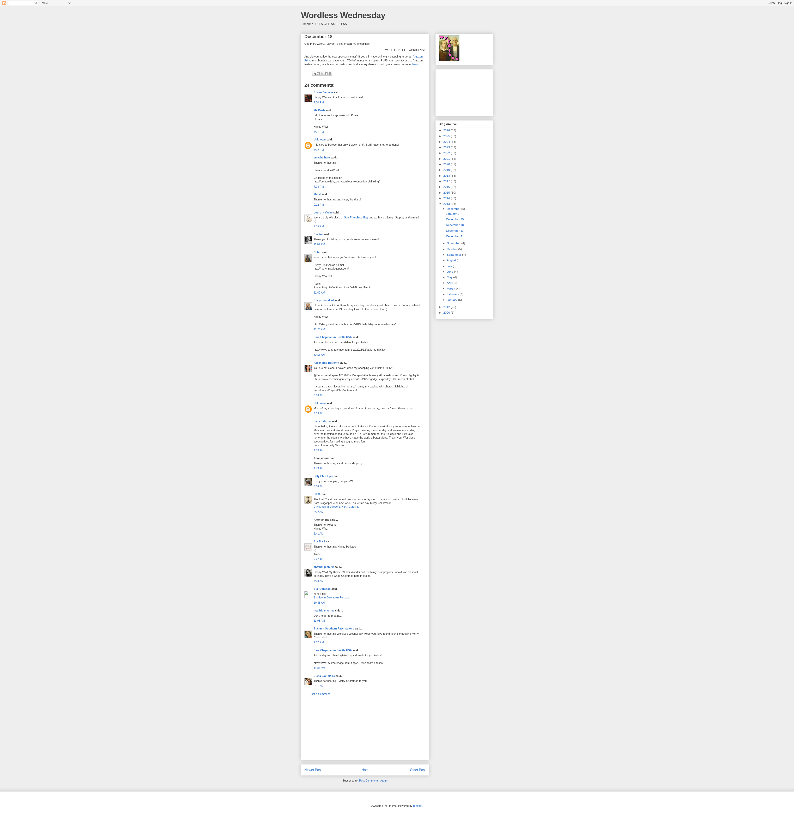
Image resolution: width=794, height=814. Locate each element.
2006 (447, 312)
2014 (447, 198)
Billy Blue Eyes (323, 476)
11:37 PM (319, 668)
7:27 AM (319, 559)
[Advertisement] (365, 731)
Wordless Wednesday (343, 15)
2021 (447, 158)
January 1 (452, 213)
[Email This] (314, 74)
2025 (447, 136)
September (454, 254)
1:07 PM (319, 642)
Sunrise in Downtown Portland (331, 597)
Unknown (320, 139)
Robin (317, 252)
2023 (447, 147)
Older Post (418, 770)
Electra (318, 234)
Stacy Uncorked (324, 300)
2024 (447, 141)
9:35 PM (319, 226)
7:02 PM (319, 149)
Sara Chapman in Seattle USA (333, 337)
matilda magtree (324, 610)
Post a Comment (320, 693)
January (452, 299)
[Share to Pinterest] (330, 74)
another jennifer (324, 566)
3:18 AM (319, 395)
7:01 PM (319, 131)
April (450, 282)
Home (365, 770)
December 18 (455, 225)
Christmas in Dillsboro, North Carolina (336, 506)
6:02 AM (319, 511)
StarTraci (319, 541)
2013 (447, 203)
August (452, 260)
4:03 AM (319, 413)
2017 (447, 181)
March (451, 288)
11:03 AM (319, 620)
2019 (447, 169)
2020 (447, 164)
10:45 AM (319, 602)
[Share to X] (322, 74)
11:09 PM (319, 244)
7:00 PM (319, 102)
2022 (447, 153)
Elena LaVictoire (324, 675)
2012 (447, 307)
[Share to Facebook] (326, 74)
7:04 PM (319, 186)
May (450, 277)
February (453, 294)
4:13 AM (319, 450)
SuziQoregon (322, 588)
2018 (447, 175)
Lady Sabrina (322, 421)
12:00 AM (319, 292)
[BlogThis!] (318, 74)
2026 (447, 130)
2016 (447, 186)
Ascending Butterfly (326, 362)
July (450, 266)
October (452, 249)
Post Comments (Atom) (373, 780)
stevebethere (322, 157)
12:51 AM (319, 354)
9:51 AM (319, 686)
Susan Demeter (323, 92)
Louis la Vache (323, 212)
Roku (415, 64)
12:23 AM (319, 329)
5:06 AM (319, 486)
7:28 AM (319, 581)
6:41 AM (319, 533)
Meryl (317, 194)
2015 (447, 192)
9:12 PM (319, 204)
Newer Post (313, 770)
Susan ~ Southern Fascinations (334, 628)
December (454, 208)
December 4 (454, 236)
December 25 (455, 219)
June (450, 271)
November (454, 243)
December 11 (455, 230)
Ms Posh (319, 110)
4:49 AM (319, 468)
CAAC (317, 494)
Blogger (417, 805)
